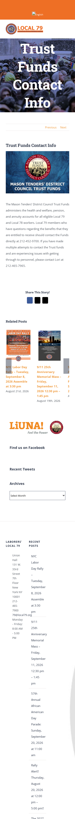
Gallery (18, 345)
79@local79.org (17, 615)
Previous (51, 127)
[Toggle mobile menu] (67, 29)
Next (63, 127)
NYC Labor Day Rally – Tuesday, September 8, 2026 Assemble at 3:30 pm (17, 376)
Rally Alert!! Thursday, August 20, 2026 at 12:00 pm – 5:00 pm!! (37, 786)
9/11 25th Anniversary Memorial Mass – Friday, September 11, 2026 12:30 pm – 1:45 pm (37, 652)
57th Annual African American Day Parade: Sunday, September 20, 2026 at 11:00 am (37, 724)
